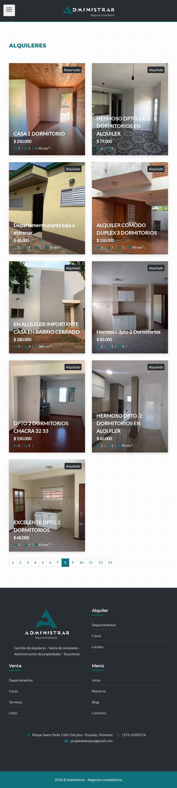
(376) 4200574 (134, 735)
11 (91, 562)
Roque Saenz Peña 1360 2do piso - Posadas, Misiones (72, 735)
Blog (95, 702)
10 (81, 562)
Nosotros (99, 691)
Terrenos (15, 702)
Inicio (96, 680)
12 (100, 562)
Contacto (99, 713)
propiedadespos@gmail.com (91, 741)
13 (110, 562)
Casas (96, 636)
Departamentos (104, 625)
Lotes (13, 713)
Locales (97, 647)
